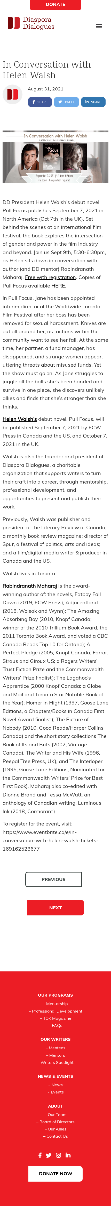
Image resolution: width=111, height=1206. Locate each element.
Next (55, 908)
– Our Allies (55, 1129)
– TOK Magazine (55, 1019)
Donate (55, 5)
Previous (54, 880)
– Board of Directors (55, 1122)
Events (57, 1092)
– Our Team (56, 1115)
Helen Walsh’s (20, 419)
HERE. (58, 286)
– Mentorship (55, 1004)
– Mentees (55, 1048)
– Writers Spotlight (55, 1063)
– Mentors (55, 1056)
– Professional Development (55, 1011)
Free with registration (50, 277)
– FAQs (55, 1026)
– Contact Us (55, 1137)
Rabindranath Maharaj (30, 586)
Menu (99, 26)
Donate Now (55, 1174)
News (57, 1085)
